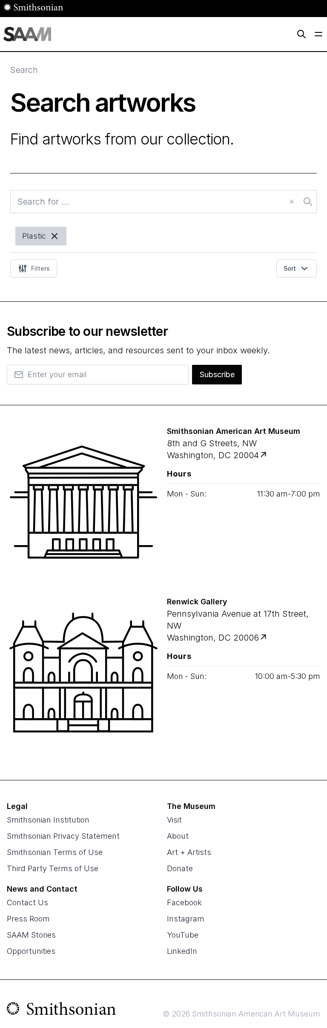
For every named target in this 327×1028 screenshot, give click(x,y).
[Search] (301, 34)
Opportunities (31, 951)
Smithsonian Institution (48, 819)
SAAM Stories (31, 934)
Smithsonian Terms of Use (55, 852)
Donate (180, 868)
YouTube (182, 934)
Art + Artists (189, 852)
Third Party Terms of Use (52, 868)
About (178, 836)
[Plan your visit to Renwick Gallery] (264, 638)
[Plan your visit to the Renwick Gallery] (83, 677)
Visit (174, 819)
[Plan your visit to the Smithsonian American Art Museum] (83, 507)
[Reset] (291, 201)
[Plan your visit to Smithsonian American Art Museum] (264, 455)
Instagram (185, 918)
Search (24, 70)
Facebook (184, 902)
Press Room (28, 918)
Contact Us (27, 902)
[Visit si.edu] (61, 1010)
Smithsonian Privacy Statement (63, 836)
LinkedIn (182, 951)
